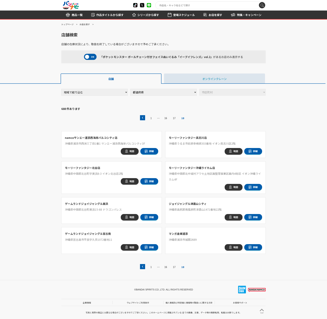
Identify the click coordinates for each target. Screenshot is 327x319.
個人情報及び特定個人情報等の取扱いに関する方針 (189, 302)
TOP (262, 313)
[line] (149, 5)
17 (174, 118)
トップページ (67, 24)
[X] (135, 5)
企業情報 (87, 302)
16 (165, 118)
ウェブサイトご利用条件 (138, 302)
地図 (131, 151)
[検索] (262, 5)
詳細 (151, 151)
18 (182, 118)
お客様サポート (240, 302)
